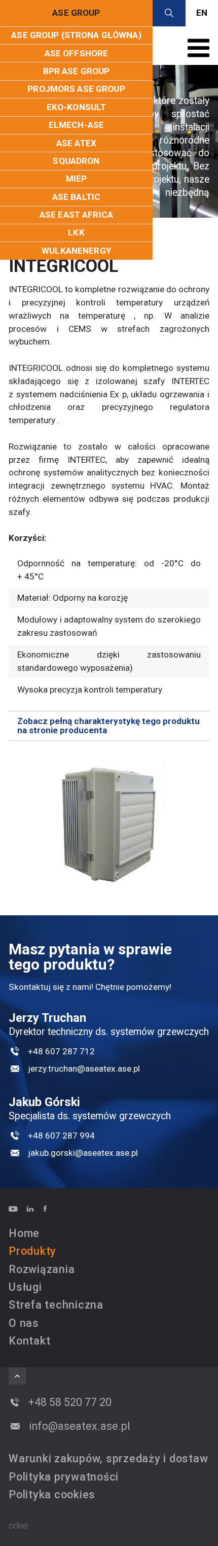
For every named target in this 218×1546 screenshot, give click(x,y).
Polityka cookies (52, 1494)
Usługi (25, 1287)
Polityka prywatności (64, 1476)
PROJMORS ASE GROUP (76, 89)
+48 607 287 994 (61, 1135)
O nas (24, 1323)
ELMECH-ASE (76, 125)
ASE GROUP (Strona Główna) (76, 35)
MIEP (76, 179)
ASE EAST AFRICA (76, 215)
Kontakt (29, 1340)
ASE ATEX (76, 143)
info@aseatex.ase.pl (79, 1426)
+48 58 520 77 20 (70, 1402)
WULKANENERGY (76, 251)
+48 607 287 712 (61, 1051)
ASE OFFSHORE (76, 53)
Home (24, 1233)
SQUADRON (76, 161)
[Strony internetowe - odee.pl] (18, 1525)
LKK (76, 232)
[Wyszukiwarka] (169, 13)
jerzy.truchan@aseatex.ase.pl (84, 1068)
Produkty (32, 1251)
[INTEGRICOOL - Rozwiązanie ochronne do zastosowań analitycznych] (109, 824)
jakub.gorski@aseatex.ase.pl (83, 1153)
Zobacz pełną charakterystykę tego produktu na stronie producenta (108, 725)
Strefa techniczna (56, 1304)
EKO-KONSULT (76, 107)
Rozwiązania (42, 1269)
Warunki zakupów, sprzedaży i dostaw (108, 1458)
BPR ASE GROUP (76, 71)
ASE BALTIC (76, 197)
